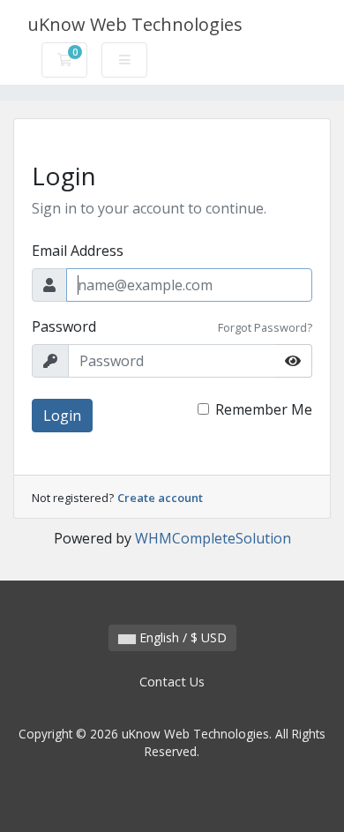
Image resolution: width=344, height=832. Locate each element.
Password (64, 326)
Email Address (77, 250)
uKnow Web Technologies (135, 24)
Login (62, 415)
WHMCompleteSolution (213, 538)
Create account (160, 498)
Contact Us (172, 681)
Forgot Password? (265, 327)
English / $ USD (181, 637)
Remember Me (263, 409)
